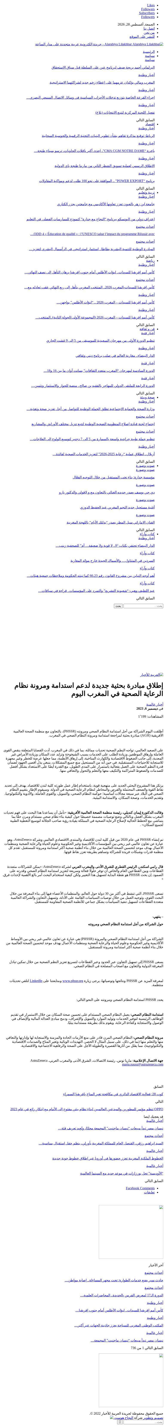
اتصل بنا (149, 28)
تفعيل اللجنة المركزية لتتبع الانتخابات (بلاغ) (125, 112)
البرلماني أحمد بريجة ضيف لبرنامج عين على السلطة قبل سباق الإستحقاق (103, 67)
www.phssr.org (73, 981)
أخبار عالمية (154, 704)
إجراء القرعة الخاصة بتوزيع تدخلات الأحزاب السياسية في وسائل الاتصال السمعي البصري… (90, 97)
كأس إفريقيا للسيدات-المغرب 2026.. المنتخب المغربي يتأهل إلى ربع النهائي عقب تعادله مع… (89, 287)
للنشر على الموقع (142, 36)
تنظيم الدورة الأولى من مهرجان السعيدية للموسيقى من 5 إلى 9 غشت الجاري (100, 340)
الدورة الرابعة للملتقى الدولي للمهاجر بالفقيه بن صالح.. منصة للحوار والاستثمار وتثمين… (93, 386)
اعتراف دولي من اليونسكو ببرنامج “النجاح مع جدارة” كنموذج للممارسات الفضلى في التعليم (90, 219)
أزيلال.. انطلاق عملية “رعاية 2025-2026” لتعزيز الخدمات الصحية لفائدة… (104, 454)
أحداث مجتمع (145, 226)
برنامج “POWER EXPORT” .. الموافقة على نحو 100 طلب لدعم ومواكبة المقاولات (97, 181)
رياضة (150, 260)
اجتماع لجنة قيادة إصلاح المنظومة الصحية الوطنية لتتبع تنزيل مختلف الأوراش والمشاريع (93, 424)
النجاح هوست (123, 1418)
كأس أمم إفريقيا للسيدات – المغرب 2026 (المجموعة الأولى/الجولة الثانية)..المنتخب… (95, 317)
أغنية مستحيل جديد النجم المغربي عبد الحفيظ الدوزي (117, 507)
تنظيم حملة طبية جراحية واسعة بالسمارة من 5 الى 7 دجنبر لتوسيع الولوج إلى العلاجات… (92, 439)
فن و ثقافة (147, 329)
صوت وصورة (145, 465)
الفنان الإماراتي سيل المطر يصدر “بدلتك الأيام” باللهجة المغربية (111, 522)
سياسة (150, 56)
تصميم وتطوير (153, 1418)
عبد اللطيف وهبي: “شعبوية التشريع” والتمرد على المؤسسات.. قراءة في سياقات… (96, 591)
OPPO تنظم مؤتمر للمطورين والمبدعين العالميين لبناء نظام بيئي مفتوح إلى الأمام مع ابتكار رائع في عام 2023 (86, 1109)
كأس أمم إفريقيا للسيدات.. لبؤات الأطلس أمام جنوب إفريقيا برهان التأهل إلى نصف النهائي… (89, 272)
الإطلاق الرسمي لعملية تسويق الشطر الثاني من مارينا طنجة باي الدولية (105, 166)
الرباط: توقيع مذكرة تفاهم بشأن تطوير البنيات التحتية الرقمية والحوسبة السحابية (98, 136)
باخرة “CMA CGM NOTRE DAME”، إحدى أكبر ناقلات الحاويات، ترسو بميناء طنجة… (94, 151)
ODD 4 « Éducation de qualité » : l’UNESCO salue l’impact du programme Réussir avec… (92, 234)
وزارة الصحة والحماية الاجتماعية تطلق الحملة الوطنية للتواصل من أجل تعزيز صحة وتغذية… (91, 409)
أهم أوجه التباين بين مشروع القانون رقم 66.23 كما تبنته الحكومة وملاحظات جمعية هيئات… (91, 575)
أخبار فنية (148, 333)
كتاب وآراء (147, 534)
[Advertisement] (82, 640)
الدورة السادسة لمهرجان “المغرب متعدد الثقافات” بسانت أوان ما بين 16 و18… (99, 370)
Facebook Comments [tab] (140, 1188)
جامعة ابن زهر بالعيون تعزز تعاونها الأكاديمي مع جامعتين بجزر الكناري (106, 204)
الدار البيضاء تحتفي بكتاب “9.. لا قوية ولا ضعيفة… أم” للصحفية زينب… (105, 545)
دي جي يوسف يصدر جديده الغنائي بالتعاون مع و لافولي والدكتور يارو (107, 492)
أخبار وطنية (146, 75)
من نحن (149, 32)
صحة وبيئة (147, 397)
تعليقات (149, 1192)
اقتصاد (150, 124)
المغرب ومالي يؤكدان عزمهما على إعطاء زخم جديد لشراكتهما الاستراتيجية (102, 82)
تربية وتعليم (146, 192)
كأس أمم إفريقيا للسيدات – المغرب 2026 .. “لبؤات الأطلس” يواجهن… (106, 302)
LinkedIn (36, 981)
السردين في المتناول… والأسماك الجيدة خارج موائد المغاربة (112, 560)
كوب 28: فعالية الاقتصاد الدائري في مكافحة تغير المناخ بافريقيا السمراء (113, 1094)
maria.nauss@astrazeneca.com (142, 1064)
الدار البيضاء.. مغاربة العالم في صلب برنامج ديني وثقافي (115, 355)
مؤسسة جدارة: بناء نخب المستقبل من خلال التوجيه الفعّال (114, 477)
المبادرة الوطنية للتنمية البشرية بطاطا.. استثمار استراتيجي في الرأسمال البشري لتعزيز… (92, 249)
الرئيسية (149, 52)
